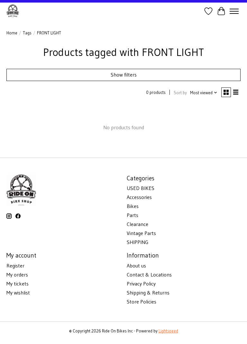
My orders (17, 274)
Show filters (124, 74)
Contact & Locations (149, 274)
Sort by (180, 92)
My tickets (17, 283)
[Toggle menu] (234, 11)
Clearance (137, 224)
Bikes (133, 206)
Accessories (139, 197)
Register (15, 265)
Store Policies (141, 301)
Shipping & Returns (148, 292)
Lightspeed (168, 331)
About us (136, 265)
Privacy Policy (141, 283)
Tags (27, 33)
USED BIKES (140, 188)
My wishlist (18, 292)
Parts (132, 215)
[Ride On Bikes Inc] (12, 11)
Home (11, 33)
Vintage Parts (141, 233)
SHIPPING (137, 242)
